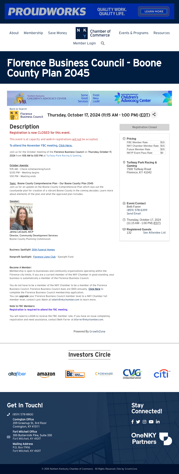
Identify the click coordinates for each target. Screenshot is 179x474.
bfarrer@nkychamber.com (88, 319)
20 (125, 385)
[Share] (154, 114)
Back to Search (18, 109)
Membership (33, 33)
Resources (161, 33)
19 (121, 385)
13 (96, 385)
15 (104, 385)
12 (91, 385)
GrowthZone (97, 331)
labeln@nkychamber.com (65, 300)
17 (112, 385)
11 (87, 385)
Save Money (57, 33)
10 (83, 385)
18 (117, 385)
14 (100, 385)
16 (108, 385)
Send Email (134, 213)
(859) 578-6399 (137, 210)
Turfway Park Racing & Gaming (63, 156)
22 (133, 385)
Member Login (84, 43)
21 (129, 385)
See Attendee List (154, 232)
